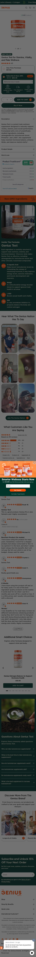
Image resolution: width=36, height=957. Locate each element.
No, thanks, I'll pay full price (17, 494)
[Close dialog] (35, 462)
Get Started (17, 490)
